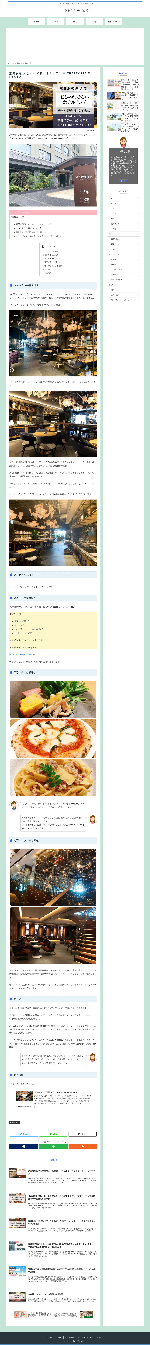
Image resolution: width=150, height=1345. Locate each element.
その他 (125, 229)
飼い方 (125, 203)
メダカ (124, 198)
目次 (48, 246)
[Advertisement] (75, 45)
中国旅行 (125, 264)
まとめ (47, 269)
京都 (124, 234)
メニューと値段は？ (52, 259)
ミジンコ (125, 213)
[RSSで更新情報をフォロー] (83, 1146)
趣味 (125, 290)
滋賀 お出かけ (125, 280)
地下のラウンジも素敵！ (54, 266)
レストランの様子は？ (53, 251)
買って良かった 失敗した (125, 300)
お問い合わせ (69, 1337)
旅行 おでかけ (124, 254)
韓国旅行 (125, 259)
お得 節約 (125, 295)
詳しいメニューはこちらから (22, 654)
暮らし (124, 285)
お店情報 (48, 273)
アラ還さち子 (123, 151)
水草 (125, 208)
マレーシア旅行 (125, 269)
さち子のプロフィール (54, 1337)
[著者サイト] (23, 1146)
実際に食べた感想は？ (53, 262)
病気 (125, 218)
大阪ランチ (125, 274)
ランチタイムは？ (51, 255)
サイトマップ (98, 1337)
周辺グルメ (125, 244)
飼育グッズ (125, 224)
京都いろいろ (125, 249)
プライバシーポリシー (84, 1337)
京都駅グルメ (16, 1122)
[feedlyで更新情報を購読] (53, 1146)
